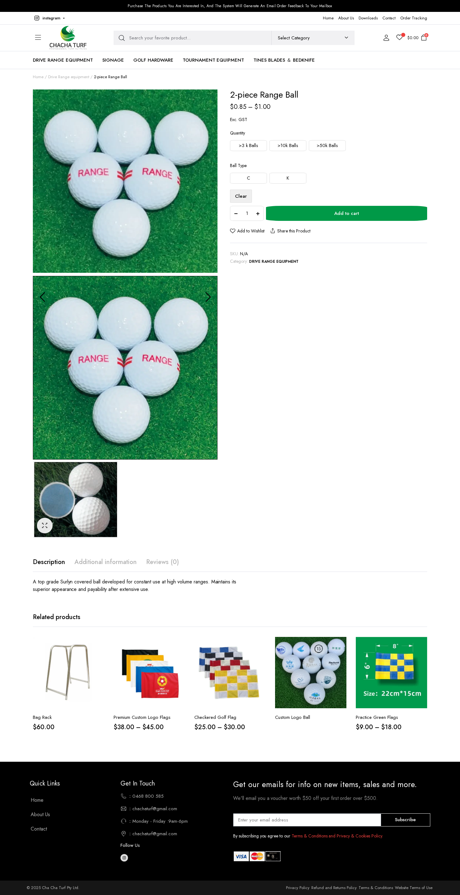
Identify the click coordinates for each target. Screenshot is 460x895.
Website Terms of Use (413, 888)
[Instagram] (124, 858)
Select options (179, 671)
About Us (346, 18)
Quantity (237, 133)
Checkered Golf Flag (215, 717)
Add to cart (346, 213)
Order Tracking (413, 18)
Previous (42, 297)
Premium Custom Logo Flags (142, 717)
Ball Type (238, 165)
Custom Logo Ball (292, 717)
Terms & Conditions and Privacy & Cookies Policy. (337, 836)
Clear (241, 196)
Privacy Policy (297, 888)
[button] (49, 18)
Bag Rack (42, 717)
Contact (389, 18)
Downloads (368, 18)
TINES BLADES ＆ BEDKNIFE (283, 60)
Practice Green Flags (377, 717)
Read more (341, 671)
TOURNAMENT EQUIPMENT (213, 60)
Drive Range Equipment (63, 60)
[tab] (49, 562)
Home (328, 18)
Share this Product (293, 231)
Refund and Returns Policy (334, 888)
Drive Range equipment (68, 77)
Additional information (105, 562)
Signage (113, 60)
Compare (99, 658)
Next (208, 297)
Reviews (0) (162, 562)
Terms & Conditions (376, 888)
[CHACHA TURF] (68, 38)
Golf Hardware (153, 60)
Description (49, 562)
